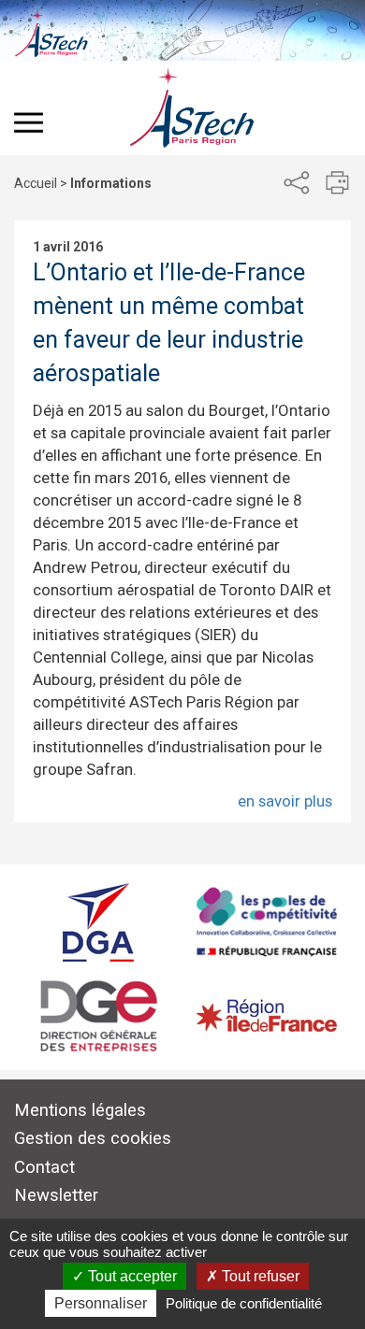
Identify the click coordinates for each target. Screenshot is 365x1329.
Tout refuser (258, 1276)
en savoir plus (285, 801)
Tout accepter (130, 1276)
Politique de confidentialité (244, 1303)
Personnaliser (100, 1303)
